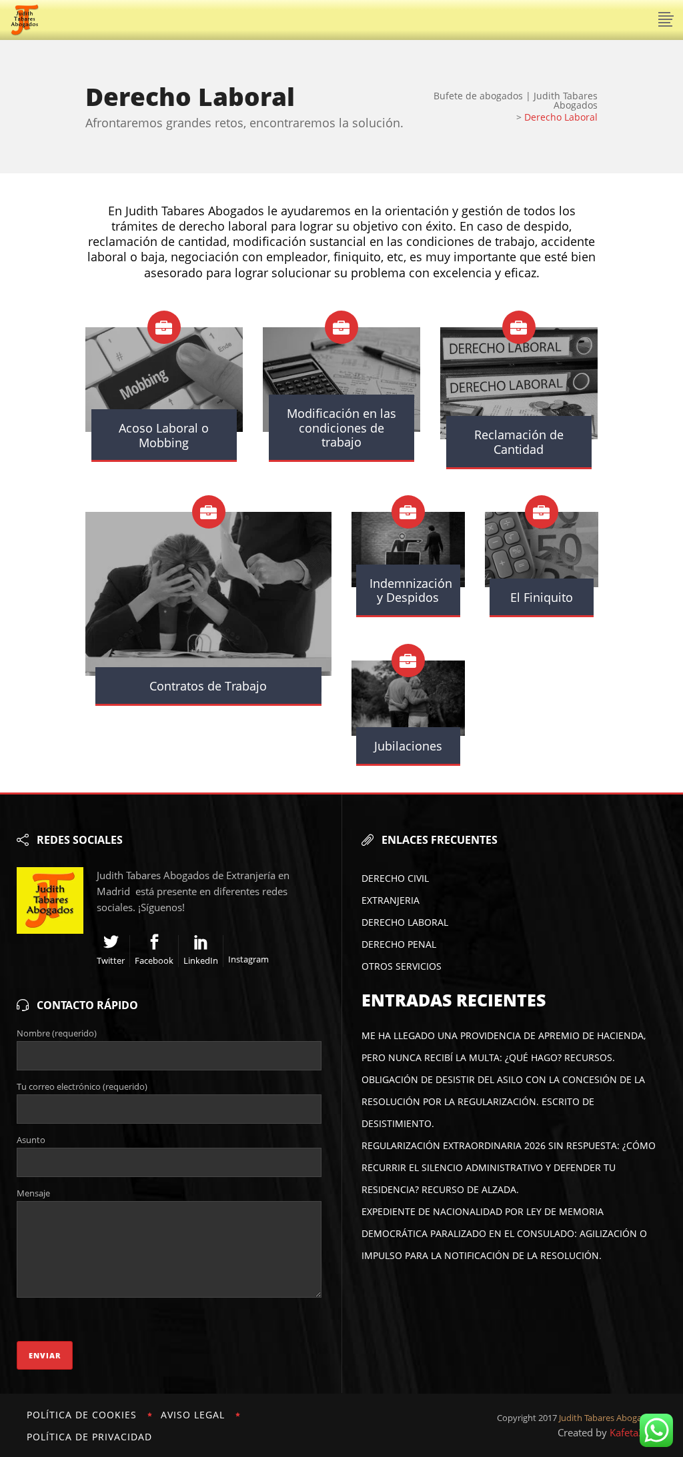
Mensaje (33, 1193)
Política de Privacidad (89, 1436)
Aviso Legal (193, 1414)
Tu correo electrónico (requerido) (82, 1086)
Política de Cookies (82, 1414)
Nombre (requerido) (57, 1033)
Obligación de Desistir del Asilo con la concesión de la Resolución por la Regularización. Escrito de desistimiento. (503, 1101)
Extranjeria (391, 900)
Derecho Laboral (405, 922)
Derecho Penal (399, 944)
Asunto (31, 1140)
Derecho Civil (395, 878)
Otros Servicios (402, 966)
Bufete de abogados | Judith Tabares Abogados (516, 100)
